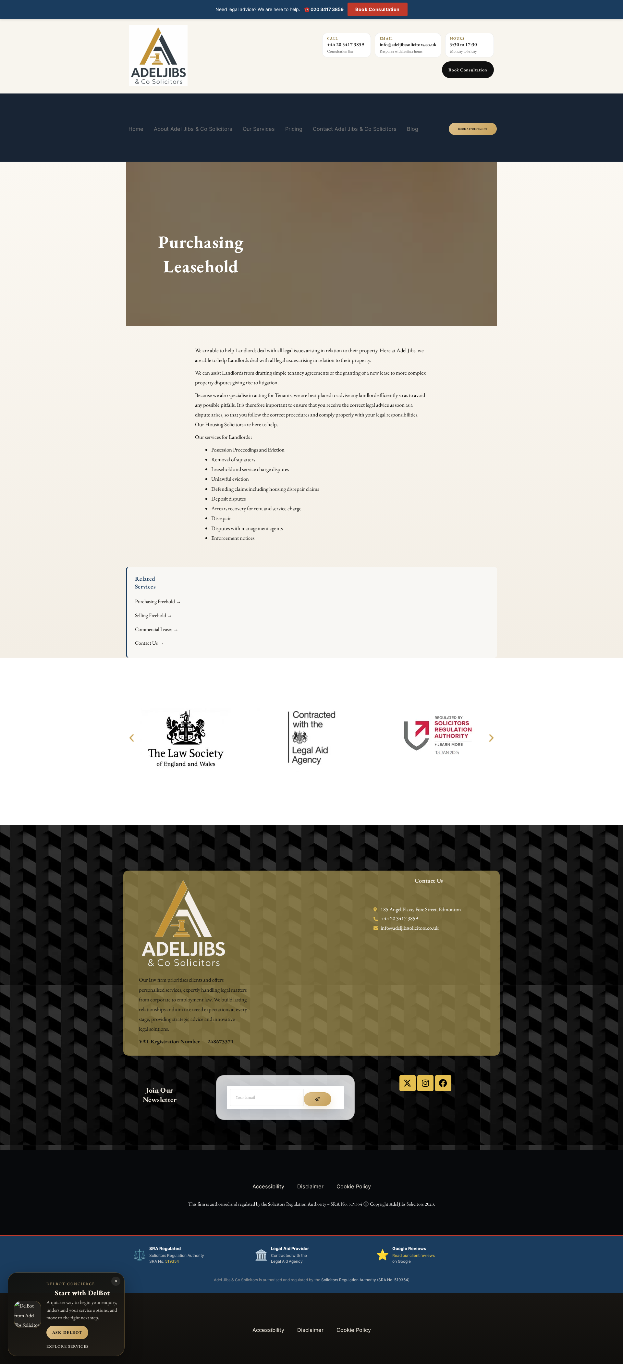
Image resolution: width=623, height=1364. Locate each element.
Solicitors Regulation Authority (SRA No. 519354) (365, 1279)
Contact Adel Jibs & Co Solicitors (355, 129)
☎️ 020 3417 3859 (324, 9)
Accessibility (268, 1186)
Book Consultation (377, 9)
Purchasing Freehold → (158, 601)
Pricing (293, 129)
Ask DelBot (67, 1332)
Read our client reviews (413, 1255)
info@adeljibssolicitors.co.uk (408, 44)
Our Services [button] (259, 129)
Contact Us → (149, 642)
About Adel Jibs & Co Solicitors (193, 129)
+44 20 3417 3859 (345, 44)
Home (135, 129)
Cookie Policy (353, 1186)
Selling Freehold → (153, 615)
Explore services (67, 1346)
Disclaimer (310, 1186)
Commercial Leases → (156, 629)
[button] (132, 738)
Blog (412, 129)
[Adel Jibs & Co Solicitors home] (196, 55)
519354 (172, 1261)
